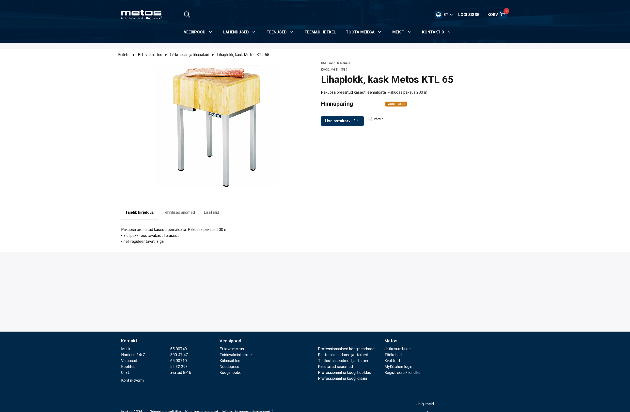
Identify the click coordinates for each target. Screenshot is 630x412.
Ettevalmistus (150, 54)
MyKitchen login (398, 366)
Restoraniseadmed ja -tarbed (343, 354)
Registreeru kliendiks (402, 372)
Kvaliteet (392, 360)
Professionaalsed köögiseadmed (346, 349)
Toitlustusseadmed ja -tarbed (343, 360)
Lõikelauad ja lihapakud (189, 54)
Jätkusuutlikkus (397, 349)
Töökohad (393, 354)
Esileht (124, 54)
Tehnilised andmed (179, 212)
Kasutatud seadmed (335, 366)
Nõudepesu (229, 366)
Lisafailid (211, 212)
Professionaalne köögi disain (342, 378)
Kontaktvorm (132, 380)
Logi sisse (468, 14)
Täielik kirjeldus (139, 212)
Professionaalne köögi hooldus (344, 372)
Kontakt (129, 340)
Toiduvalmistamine (236, 354)
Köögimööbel (231, 372)
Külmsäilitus (230, 360)
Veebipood (230, 340)
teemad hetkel (320, 32)
